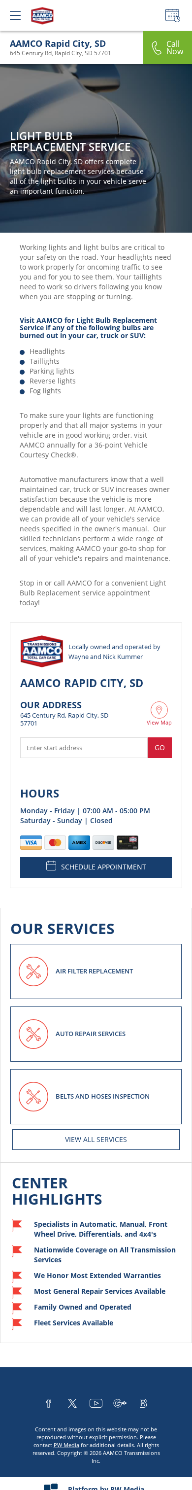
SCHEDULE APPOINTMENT (103, 866)
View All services (96, 1139)
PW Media (66, 1445)
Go (160, 747)
